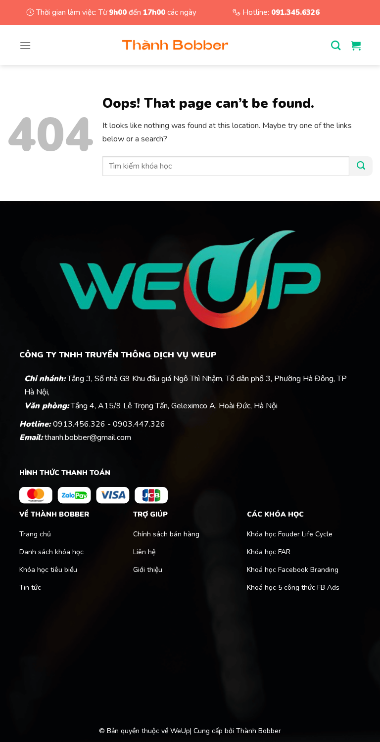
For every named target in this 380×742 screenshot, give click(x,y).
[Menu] (25, 45)
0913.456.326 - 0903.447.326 (109, 424)
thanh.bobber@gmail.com (88, 437)
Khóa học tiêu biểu (48, 569)
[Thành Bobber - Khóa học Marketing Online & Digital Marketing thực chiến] (175, 45)
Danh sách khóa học (51, 552)
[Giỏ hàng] (356, 45)
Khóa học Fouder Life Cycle (289, 534)
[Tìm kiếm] (341, 45)
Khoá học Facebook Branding (292, 569)
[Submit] (361, 166)
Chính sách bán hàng (166, 534)
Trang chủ (35, 534)
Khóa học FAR (269, 552)
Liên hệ (144, 552)
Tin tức (30, 587)
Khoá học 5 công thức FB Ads (293, 587)
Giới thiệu (147, 569)
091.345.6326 (295, 12)
